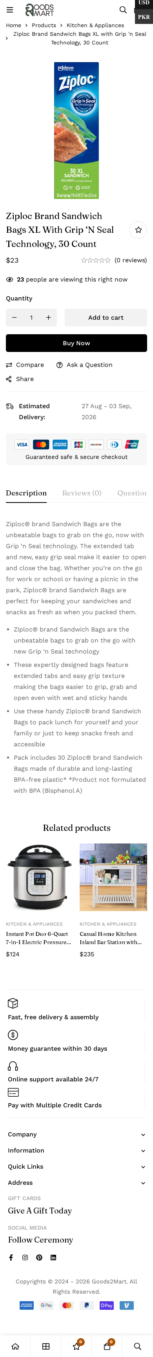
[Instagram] (25, 1257)
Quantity (19, 298)
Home (13, 25)
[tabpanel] (76, 661)
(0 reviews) (131, 260)
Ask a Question (90, 364)
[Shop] (46, 1346)
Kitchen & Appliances (95, 25)
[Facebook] (11, 1257)
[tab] (26, 493)
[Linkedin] (53, 1257)
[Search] (123, 10)
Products (44, 25)
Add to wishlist (138, 230)
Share (25, 379)
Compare (30, 364)
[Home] (15, 1346)
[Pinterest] (39, 1257)
